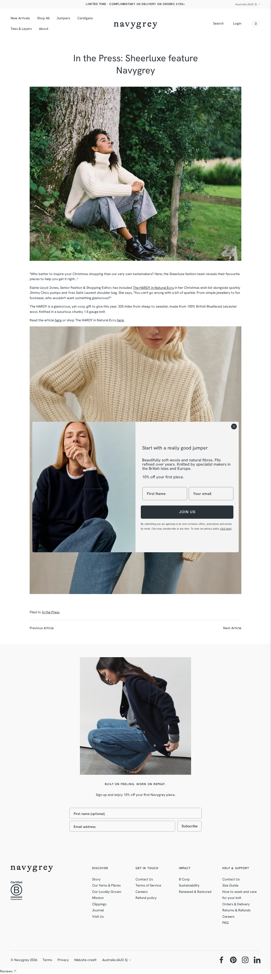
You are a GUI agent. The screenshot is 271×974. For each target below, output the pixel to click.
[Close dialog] (234, 426)
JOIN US (187, 512)
